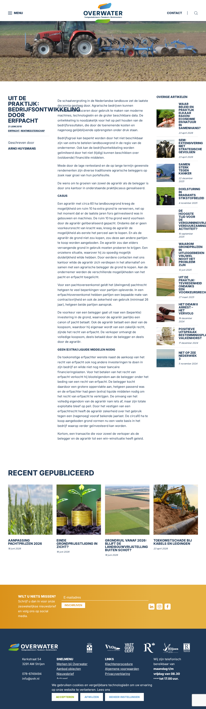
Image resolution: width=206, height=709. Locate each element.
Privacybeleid (120, 690)
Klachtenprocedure (119, 664)
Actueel (62, 678)
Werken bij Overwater (72, 664)
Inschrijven (73, 605)
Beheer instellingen (124, 697)
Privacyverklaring (117, 674)
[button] (15, 13)
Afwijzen (91, 697)
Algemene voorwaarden (122, 669)
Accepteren (65, 697)
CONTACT (174, 13)
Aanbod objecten (69, 669)
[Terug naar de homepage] (103, 13)
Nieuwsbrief (65, 674)
